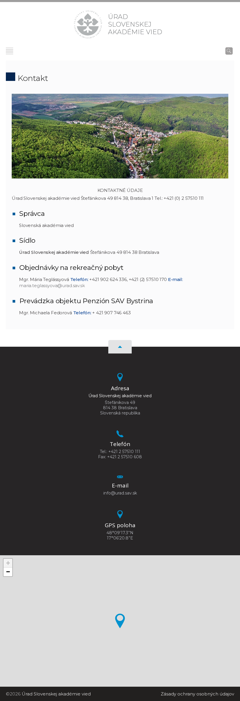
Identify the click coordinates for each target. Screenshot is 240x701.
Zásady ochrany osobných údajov (197, 694)
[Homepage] (88, 24)
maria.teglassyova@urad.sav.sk (52, 285)
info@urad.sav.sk (120, 493)
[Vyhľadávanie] (229, 50)
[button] (120, 621)
